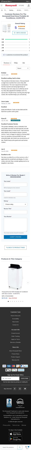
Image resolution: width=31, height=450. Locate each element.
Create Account (15, 333)
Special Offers (7, 1)
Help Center (15, 321)
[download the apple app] (15, 433)
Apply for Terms (15, 339)
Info (24, 63)
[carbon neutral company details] (20, 403)
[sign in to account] (29, 5)
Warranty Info (15, 360)
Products (6, 10)
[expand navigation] (1, 5)
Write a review (21, 33)
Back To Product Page (16, 247)
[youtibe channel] (25, 388)
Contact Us (15, 324)
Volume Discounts (15, 315)
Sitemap (24, 425)
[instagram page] (19, 388)
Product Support (15, 357)
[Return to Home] (2, 10)
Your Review (8, 216)
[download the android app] (15, 438)
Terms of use (15, 425)
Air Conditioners (21, 10)
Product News (15, 354)
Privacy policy (6, 425)
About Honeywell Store (15, 351)
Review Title (7, 208)
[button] (3, 282)
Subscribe (24, 378)
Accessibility (15, 318)
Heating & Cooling (13, 10)
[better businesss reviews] (9, 403)
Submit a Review (15, 237)
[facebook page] (14, 388)
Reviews (6, 63)
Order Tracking (15, 336)
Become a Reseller (15, 342)
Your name (7, 181)
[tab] (6, 63)
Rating (6, 201)
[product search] (19, 447)
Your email (7, 191)
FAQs (16, 63)
